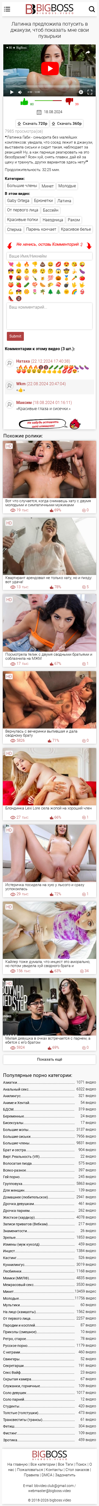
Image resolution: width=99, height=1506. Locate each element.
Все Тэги (65, 1464)
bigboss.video (60, 1500)
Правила (31, 1475)
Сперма (14, 229)
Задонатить (65, 1475)
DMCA (47, 1475)
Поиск (81, 1464)
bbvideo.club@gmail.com (54, 1486)
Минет (48, 186)
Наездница (53, 219)
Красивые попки (22, 219)
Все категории (42, 1464)
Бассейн (50, 210)
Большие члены (22, 185)
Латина (64, 200)
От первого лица (22, 210)
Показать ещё (49, 1059)
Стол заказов (77, 1470)
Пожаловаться (30, 1470)
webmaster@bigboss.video (49, 1491)
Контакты (54, 1470)
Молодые (67, 185)
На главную (17, 1464)
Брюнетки (43, 200)
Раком (74, 219)
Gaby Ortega (18, 200)
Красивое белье (76, 229)
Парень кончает (41, 229)
